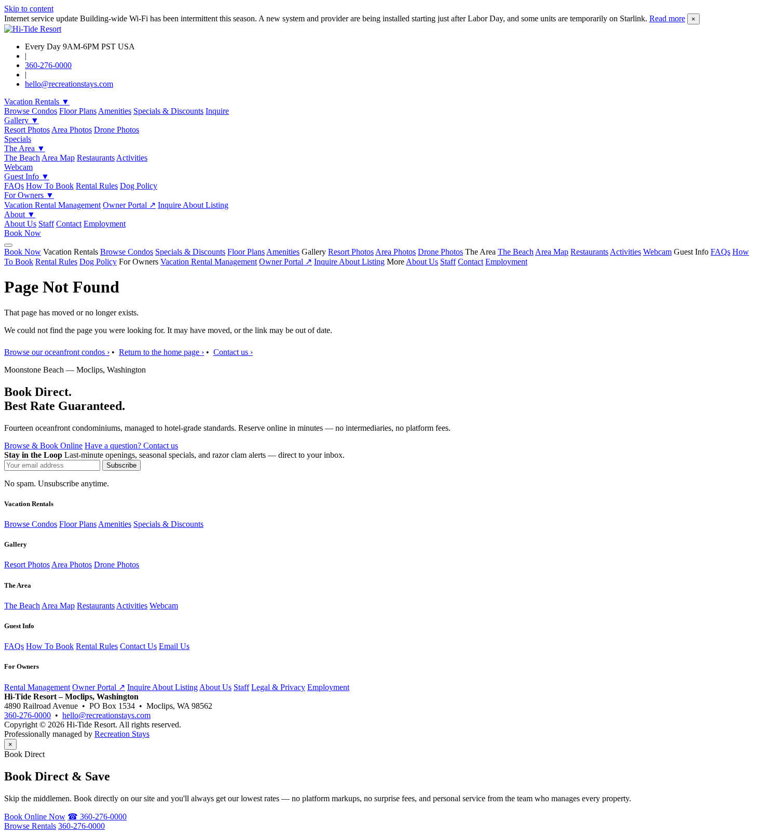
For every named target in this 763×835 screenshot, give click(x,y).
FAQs (14, 185)
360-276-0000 (48, 65)
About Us (20, 223)
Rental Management (37, 687)
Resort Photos (27, 129)
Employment (105, 223)
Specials (17, 139)
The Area (24, 148)
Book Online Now (34, 816)
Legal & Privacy (278, 687)
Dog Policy (138, 185)
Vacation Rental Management (52, 205)
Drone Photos (116, 129)
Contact (68, 223)
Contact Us (138, 646)
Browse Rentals (30, 825)
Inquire (217, 111)
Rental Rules (97, 185)
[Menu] (8, 245)
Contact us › (233, 352)
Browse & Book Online (43, 445)
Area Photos (71, 129)
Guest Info (26, 176)
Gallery (21, 120)
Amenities (114, 111)
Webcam (18, 167)
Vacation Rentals (37, 101)
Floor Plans (78, 111)
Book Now (22, 233)
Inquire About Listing (193, 205)
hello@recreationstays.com (69, 83)
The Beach (22, 157)
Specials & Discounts (168, 111)
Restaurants (96, 157)
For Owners (29, 195)
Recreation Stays (121, 734)
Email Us (174, 646)
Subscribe (121, 465)
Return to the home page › (161, 352)
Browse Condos (30, 111)
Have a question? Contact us (131, 445)
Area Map (58, 157)
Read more (667, 18)
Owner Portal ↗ (129, 205)
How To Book (50, 185)
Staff (46, 223)
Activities (131, 157)
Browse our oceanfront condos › (57, 352)
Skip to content (28, 8)
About (19, 214)
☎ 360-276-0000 (97, 816)
